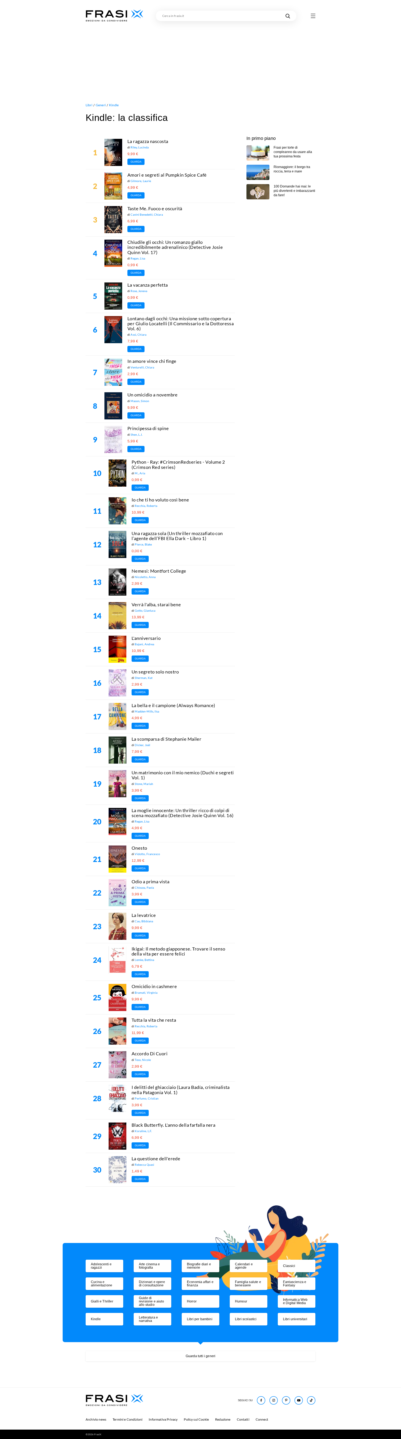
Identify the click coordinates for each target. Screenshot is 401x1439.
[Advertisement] (200, 53)
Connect (262, 1419)
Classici (289, 1266)
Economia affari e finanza (200, 1283)
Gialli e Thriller (102, 1301)
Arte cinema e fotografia (149, 1265)
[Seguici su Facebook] (261, 1400)
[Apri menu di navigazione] (313, 16)
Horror (192, 1301)
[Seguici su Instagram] (273, 1400)
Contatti (243, 1419)
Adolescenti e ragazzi (101, 1265)
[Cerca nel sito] (287, 16)
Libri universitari (295, 1319)
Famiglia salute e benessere (248, 1283)
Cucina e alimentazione (101, 1283)
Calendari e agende (244, 1265)
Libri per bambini (199, 1319)
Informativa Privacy (163, 1419)
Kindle (114, 105)
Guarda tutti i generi (200, 1356)
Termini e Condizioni (127, 1419)
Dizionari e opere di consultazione (152, 1283)
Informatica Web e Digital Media (295, 1301)
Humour (241, 1301)
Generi (101, 105)
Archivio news (96, 1419)
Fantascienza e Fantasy (294, 1283)
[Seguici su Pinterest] (286, 1400)
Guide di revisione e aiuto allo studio (151, 1301)
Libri (89, 105)
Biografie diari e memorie (199, 1265)
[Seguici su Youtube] (298, 1400)
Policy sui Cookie (196, 1419)
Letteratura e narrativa (148, 1319)
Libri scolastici (246, 1319)
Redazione (222, 1419)
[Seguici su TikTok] (311, 1400)
